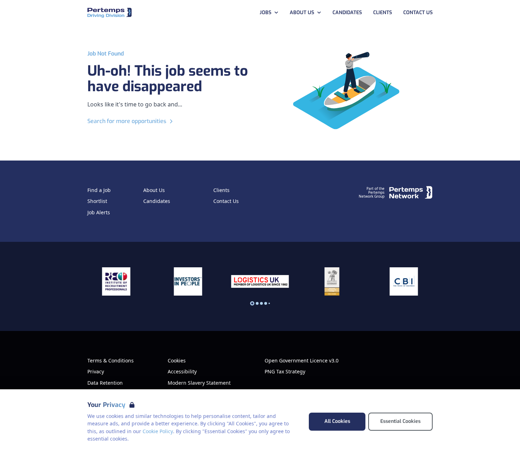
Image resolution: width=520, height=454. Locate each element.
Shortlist (97, 201)
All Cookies (337, 421)
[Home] (109, 13)
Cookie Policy (158, 431)
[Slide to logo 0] (252, 303)
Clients (382, 12)
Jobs (265, 12)
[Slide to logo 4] (269, 303)
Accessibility (182, 371)
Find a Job (99, 190)
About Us (302, 12)
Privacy (95, 371)
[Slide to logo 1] (257, 303)
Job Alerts (98, 212)
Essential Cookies (400, 421)
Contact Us (418, 12)
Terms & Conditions (110, 360)
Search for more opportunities (126, 121)
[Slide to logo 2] (261, 303)
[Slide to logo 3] (265, 303)
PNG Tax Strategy (285, 371)
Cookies (177, 360)
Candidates (347, 12)
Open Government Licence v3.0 (302, 360)
